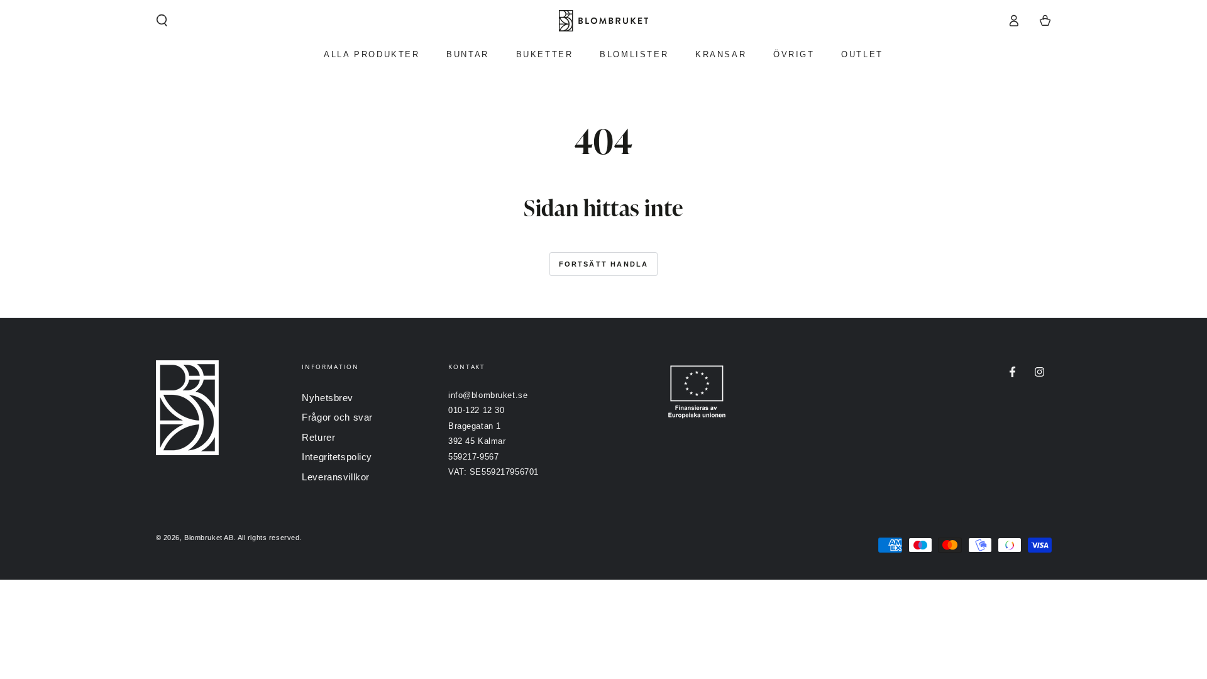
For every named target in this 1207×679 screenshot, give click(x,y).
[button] (161, 21)
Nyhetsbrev (327, 397)
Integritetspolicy (337, 456)
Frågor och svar (337, 417)
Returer (318, 437)
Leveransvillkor (336, 477)
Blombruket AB (208, 537)
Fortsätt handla (604, 264)
